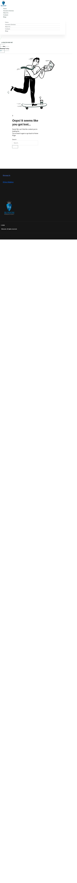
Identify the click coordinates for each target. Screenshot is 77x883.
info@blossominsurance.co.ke (12, 179)
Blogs (4, 17)
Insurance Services (10, 24)
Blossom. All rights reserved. (9, 229)
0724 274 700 (7, 193)
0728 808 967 (7, 185)
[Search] (15, 146)
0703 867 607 (7, 189)
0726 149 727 (7, 197)
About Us (7, 26)
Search (14, 139)
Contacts (7, 29)
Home (6, 22)
